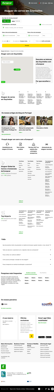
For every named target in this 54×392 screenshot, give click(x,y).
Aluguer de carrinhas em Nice (40, 280)
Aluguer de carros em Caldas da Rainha (47, 277)
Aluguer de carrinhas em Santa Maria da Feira (47, 280)
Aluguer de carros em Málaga (40, 277)
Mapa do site (13, 388)
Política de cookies (30, 388)
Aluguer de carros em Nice (34, 280)
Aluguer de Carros (5, 51)
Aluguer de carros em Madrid (34, 277)
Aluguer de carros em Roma (27, 277)
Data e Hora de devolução (34, 32)
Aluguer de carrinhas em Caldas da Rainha (27, 283)
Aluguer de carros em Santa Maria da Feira (27, 280)
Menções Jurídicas (20, 388)
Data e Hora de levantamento (9, 32)
